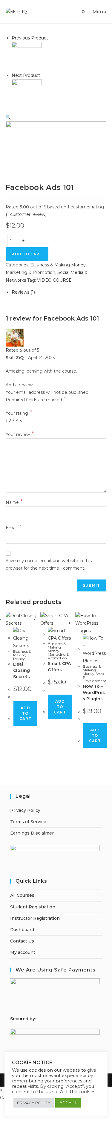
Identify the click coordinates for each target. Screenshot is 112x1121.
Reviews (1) (23, 292)
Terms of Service (28, 821)
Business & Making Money (58, 265)
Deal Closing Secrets (21, 670)
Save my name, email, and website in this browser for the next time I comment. (49, 564)
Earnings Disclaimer (32, 833)
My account (22, 952)
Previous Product (30, 38)
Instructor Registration (35, 918)
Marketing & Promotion (30, 272)
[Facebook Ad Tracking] (27, 56)
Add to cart (25, 713)
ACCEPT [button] (68, 1102)
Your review (19, 434)
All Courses (22, 895)
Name (14, 502)
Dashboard (22, 929)
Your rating (19, 413)
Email (13, 527)
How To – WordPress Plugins (94, 692)
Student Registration (32, 907)
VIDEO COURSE (54, 280)
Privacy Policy (25, 810)
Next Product (26, 75)
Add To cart (27, 254)
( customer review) (26, 214)
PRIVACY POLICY (33, 1102)
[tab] (59, 292)
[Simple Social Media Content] (27, 94)
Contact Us (22, 941)
